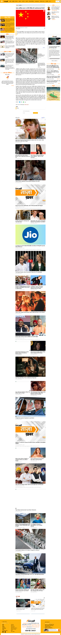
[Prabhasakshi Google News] (44, 28)
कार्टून (3, 629)
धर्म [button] (49, 1)
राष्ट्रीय (10, 1)
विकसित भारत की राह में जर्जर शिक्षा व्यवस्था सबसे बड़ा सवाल (55, 17)
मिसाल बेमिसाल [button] (31, 1)
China (18, 108)
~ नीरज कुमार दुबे (54, 10)
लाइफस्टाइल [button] (37, 1)
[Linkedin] (30, 630)
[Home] (17, 5)
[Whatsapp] (23, 102)
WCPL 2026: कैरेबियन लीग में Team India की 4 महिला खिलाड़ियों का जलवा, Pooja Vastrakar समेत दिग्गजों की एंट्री (53, 66)
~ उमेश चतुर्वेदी (53, 14)
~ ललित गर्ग (53, 19)
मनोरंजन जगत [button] (42, 1)
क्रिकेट (59, 69)
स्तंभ (53, 5)
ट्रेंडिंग (7, 34)
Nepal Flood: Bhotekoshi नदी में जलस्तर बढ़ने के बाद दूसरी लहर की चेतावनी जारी (37, 609)
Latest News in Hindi (35, 624)
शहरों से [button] (27, 1)
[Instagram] (31, 630)
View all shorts (54, 60)
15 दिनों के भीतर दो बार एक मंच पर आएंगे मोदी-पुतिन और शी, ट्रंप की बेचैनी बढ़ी (55, 8)
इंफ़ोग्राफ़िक (4, 628)
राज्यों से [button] (23, 1)
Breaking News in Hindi (26, 625)
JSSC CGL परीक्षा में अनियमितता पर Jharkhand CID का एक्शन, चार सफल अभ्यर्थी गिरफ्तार (53, 72)
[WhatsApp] (44, 17)
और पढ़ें (12, 85)
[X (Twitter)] (44, 15)
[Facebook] (44, 13)
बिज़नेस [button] (16, 1)
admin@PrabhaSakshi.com (20, 27)
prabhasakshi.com (35, 626)
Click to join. (26, 104)
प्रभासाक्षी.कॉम (25, 623)
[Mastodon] (35, 630)
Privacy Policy (13, 629)
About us (12, 625)
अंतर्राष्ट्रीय (13, 1)
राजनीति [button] (47, 1)
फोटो (3, 625)
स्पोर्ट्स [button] (20, 1)
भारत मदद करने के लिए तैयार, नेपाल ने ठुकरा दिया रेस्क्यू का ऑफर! (22, 609)
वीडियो (3, 626)
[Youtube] (33, 630)
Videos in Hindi (34, 625)
